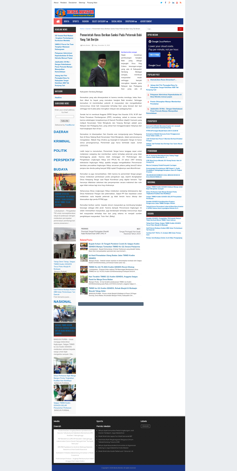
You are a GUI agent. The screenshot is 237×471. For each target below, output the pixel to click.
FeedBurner (70, 125)
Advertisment (146, 21)
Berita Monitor (118, 468)
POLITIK (60, 151)
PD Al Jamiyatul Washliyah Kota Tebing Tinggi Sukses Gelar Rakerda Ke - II (162, 156)
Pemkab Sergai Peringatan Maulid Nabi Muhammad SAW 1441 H (95, 232)
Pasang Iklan (92, 3)
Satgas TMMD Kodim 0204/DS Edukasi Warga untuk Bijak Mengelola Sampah (65, 329)
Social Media (116, 21)
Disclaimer (73, 3)
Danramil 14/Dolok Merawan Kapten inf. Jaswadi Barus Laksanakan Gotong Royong (163, 127)
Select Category (99, 21)
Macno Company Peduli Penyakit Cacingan (161, 165)
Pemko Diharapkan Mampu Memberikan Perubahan (165, 103)
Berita (66, 21)
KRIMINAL (62, 141)
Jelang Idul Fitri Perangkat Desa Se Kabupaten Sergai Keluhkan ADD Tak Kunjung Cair (62, 80)
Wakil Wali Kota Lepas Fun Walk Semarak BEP (115, 436)
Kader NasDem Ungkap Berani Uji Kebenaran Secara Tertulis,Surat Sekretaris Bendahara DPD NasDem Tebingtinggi (75, 432)
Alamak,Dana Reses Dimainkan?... (163, 80)
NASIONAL (62, 302)
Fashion (85, 21)
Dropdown (130, 21)
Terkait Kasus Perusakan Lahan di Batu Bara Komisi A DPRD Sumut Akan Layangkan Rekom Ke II (164, 207)
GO (180, 29)
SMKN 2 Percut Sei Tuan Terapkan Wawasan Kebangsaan (64, 46)
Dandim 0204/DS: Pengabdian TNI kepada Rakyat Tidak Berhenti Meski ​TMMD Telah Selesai (64, 199)
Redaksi (63, 3)
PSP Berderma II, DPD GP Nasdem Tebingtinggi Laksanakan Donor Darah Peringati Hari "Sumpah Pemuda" (75, 441)
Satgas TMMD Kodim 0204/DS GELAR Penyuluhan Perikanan (62, 405)
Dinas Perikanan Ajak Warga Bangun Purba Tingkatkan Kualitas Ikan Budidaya (65, 378)
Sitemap (82, 3)
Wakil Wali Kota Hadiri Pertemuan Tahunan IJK (115, 451)
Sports (76, 21)
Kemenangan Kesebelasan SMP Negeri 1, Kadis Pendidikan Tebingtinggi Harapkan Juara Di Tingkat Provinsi (164, 170)
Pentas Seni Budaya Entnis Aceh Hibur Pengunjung (164, 238)
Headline (58, 97)
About (56, 3)
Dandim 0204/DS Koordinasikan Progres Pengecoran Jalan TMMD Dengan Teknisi (160, 202)
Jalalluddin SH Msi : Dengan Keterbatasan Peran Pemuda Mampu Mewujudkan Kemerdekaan (63, 67)
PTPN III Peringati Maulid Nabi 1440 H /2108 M (162, 131)
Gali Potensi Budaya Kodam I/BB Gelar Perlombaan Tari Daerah (65, 292)
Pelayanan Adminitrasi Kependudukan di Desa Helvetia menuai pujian (64, 55)
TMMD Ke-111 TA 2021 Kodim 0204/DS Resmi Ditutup (111, 267)
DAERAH (61, 132)
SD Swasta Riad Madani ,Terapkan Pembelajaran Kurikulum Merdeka (64, 38)
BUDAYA (61, 169)
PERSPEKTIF (64, 160)
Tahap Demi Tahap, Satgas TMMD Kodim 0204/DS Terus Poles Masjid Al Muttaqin (163, 224)
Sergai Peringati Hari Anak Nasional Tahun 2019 (129, 233)
